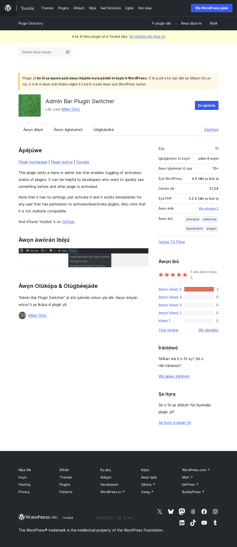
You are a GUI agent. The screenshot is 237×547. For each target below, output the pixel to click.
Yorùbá (68, 517)
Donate (82, 162)
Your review (168, 330)
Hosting (24, 484)
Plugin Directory (31, 23)
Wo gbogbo (208, 330)
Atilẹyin (105, 477)
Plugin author (62, 162)
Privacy (24, 492)
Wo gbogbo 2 (208, 208)
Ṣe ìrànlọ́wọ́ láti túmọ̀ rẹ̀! (147, 36)
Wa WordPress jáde (211, 8)
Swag (147, 492)
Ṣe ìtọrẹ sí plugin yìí (175, 422)
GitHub (68, 221)
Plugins (64, 484)
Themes (65, 477)
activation (192, 219)
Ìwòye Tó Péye (172, 241)
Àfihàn (64, 470)
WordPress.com (196, 470)
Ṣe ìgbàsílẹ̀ (206, 105)
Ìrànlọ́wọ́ (211, 129)
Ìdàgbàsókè (104, 129)
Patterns (65, 492)
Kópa (145, 470)
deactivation (194, 228)
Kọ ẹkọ (105, 470)
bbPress (190, 484)
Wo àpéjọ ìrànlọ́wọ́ (174, 376)
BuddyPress (193, 492)
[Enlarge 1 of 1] (142, 254)
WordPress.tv (112, 492)
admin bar (210, 219)
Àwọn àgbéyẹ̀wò (68, 129)
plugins (212, 228)
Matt (187, 477)
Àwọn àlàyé (33, 129)
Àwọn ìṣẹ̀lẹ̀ (149, 477)
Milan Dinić (70, 109)
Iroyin (23, 477)
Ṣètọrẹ (148, 484)
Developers (109, 484)
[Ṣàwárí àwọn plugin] (67, 52)
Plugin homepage (33, 162)
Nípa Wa (25, 470)
